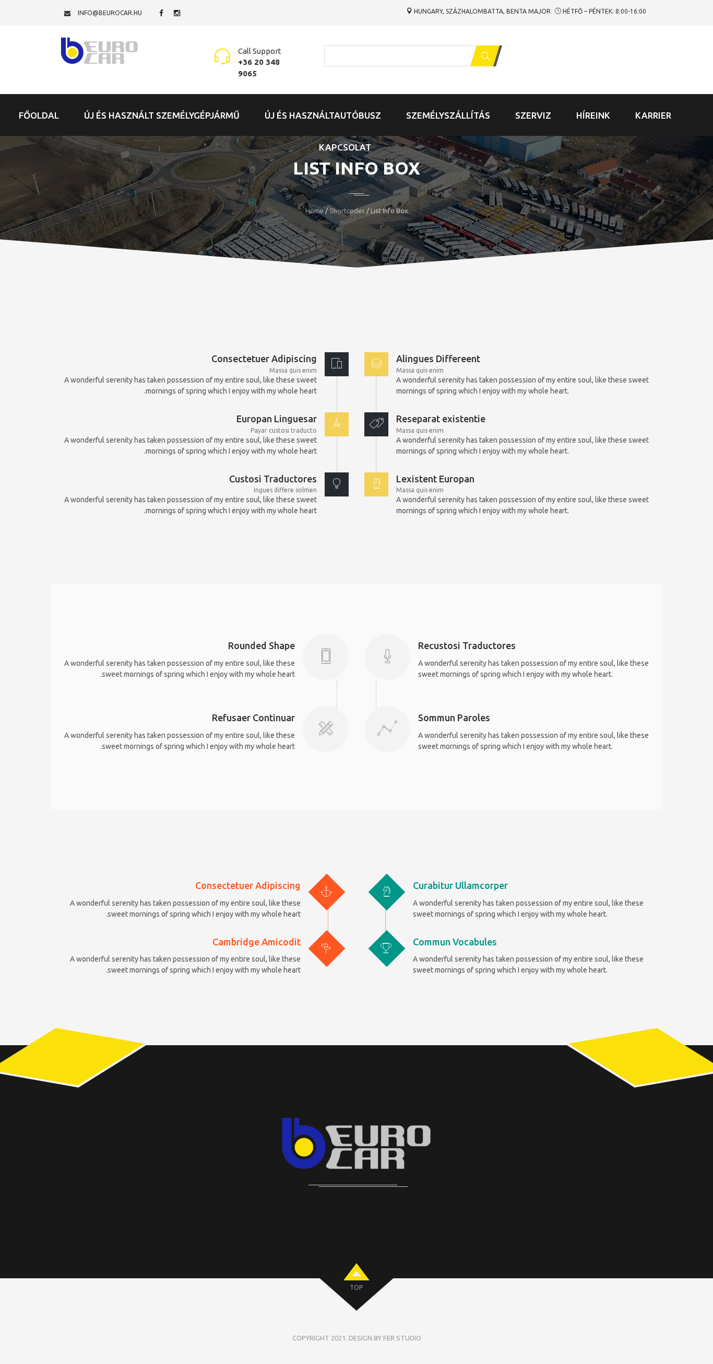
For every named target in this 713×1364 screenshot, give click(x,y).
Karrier (653, 115)
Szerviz (533, 115)
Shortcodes (347, 210)
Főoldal (39, 115)
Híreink (593, 115)
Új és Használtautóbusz (323, 115)
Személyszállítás (448, 115)
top (356, 1287)
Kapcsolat (345, 147)
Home (314, 210)
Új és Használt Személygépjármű (162, 115)
